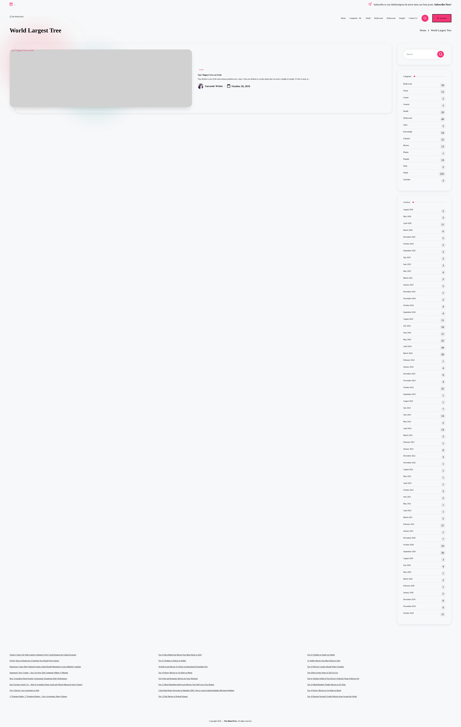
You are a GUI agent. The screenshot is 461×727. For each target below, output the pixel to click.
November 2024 (409, 298)
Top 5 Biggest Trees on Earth (209, 75)
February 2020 (408, 586)
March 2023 (407, 435)
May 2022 (407, 476)
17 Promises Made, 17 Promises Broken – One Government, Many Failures (38, 696)
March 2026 (407, 230)
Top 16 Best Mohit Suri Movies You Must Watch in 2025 (180, 655)
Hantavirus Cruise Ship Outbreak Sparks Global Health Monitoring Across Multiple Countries (45, 667)
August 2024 (408, 319)
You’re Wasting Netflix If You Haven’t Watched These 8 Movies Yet (333, 679)
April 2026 (407, 223)
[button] (441, 18)
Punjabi (406, 159)
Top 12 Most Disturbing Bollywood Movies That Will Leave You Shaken (186, 685)
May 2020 (407, 572)
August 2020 (408, 558)
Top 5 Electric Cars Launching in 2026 (24, 690)
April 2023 (407, 428)
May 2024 (407, 339)
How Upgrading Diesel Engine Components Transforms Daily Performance (38, 679)
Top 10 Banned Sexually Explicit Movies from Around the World (332, 696)
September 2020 (409, 551)
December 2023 (409, 374)
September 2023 (409, 394)
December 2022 (409, 456)
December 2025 (409, 237)
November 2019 (409, 606)
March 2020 (407, 579)
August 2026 (408, 210)
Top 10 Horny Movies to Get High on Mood (175, 673)
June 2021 (407, 497)
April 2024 (407, 346)
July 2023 (407, 408)
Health (405, 111)
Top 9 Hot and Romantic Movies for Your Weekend (178, 679)
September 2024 (409, 312)
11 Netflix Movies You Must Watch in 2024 (323, 661)
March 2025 (407, 278)
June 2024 (407, 333)
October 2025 (408, 244)
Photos (405, 152)
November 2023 (409, 381)
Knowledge (407, 132)
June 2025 (407, 264)
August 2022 (408, 469)
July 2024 (407, 326)
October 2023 (408, 387)
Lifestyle (406, 139)
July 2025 (407, 257)
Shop (405, 166)
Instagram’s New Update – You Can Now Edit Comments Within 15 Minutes (39, 673)
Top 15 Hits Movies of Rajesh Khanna (173, 696)
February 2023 (408, 442)
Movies (406, 145)
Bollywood (407, 84)
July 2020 (407, 565)
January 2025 (408, 285)
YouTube (406, 180)
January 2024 (408, 367)
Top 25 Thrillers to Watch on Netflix (172, 661)
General (406, 104)
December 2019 (409, 599)
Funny (405, 91)
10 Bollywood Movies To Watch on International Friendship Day (183, 667)
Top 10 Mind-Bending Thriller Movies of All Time (326, 685)
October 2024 (408, 305)
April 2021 (407, 510)
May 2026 (407, 216)
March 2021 (407, 517)
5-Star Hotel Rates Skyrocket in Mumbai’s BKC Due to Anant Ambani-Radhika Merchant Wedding (196, 690)
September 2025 (409, 251)
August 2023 (408, 401)
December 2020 (409, 538)
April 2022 (407, 483)
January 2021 (408, 531)
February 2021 (408, 524)
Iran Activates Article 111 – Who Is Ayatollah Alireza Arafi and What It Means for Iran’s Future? (46, 685)
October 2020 (408, 545)
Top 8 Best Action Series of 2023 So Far (322, 673)
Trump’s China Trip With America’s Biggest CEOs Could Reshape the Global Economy (43, 655)
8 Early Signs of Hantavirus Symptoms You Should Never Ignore (34, 661)
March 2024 (407, 353)
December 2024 (409, 292)
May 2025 (407, 271)
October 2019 (408, 613)
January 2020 (408, 593)
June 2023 (407, 415)
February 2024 (408, 360)
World (201, 70)
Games (406, 97)
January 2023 (408, 449)
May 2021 (407, 504)
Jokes (405, 125)
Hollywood (407, 118)
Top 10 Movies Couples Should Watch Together (325, 667)
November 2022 (409, 463)
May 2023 (407, 422)
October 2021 (408, 490)
